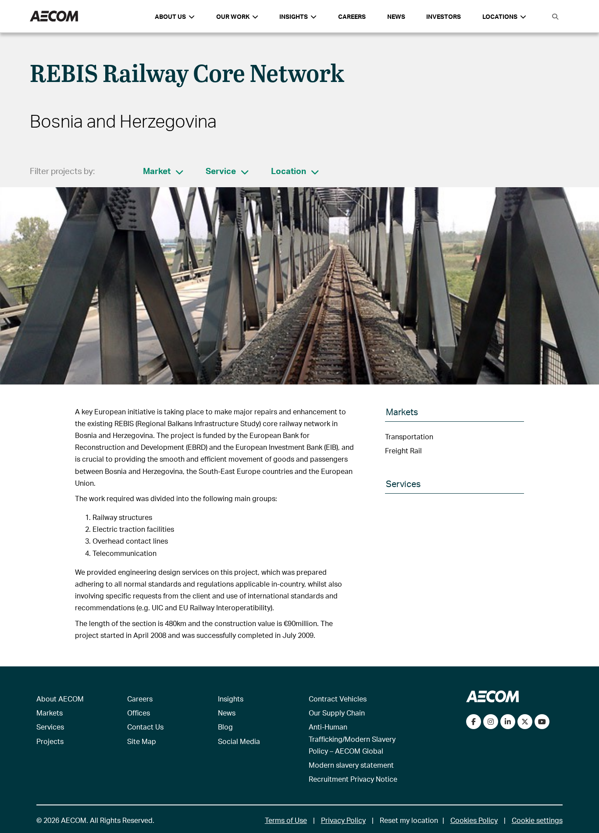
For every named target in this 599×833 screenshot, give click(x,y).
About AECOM (60, 698)
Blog (225, 726)
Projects (50, 741)
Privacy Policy (343, 820)
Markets (49, 712)
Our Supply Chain (337, 712)
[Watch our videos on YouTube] (542, 721)
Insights (230, 698)
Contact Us (145, 726)
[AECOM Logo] (54, 16)
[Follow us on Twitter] (524, 721)
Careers (352, 16)
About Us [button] (170, 16)
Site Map (141, 741)
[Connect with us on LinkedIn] (507, 721)
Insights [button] (293, 16)
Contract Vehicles (338, 698)
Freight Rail (403, 450)
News (396, 16)
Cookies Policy (474, 820)
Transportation (409, 436)
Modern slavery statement (351, 764)
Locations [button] (499, 16)
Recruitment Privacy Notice (353, 778)
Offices (138, 712)
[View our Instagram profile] (490, 721)
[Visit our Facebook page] (473, 721)
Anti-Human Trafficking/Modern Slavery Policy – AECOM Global (352, 738)
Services (50, 726)
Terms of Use (286, 820)
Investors (443, 16)
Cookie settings (537, 820)
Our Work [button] (233, 16)
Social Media (239, 741)
